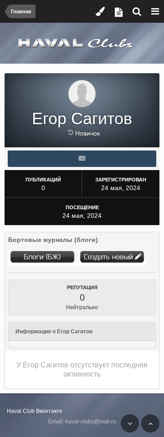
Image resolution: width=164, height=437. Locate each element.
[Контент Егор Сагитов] (82, 159)
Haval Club (21, 411)
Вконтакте (49, 411)
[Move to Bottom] (130, 423)
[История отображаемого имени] (71, 132)
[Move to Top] (150, 423)
